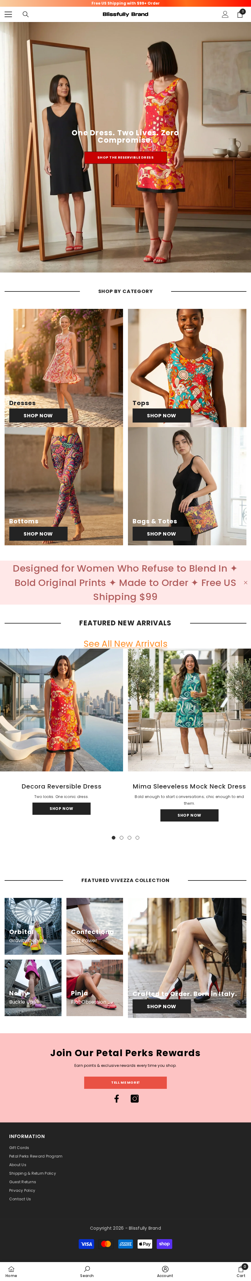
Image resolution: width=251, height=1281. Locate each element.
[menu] (8, 14)
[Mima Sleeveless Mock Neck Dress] (189, 710)
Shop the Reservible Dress (125, 157)
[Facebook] (116, 1098)
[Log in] (225, 14)
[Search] (25, 14)
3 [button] (129, 838)
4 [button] (137, 838)
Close (245, 582)
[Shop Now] (64, 368)
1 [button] (113, 838)
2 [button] (121, 838)
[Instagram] (134, 1098)
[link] (87, 1271)
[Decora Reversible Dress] (61, 710)
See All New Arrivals (125, 644)
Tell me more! (125, 1082)
